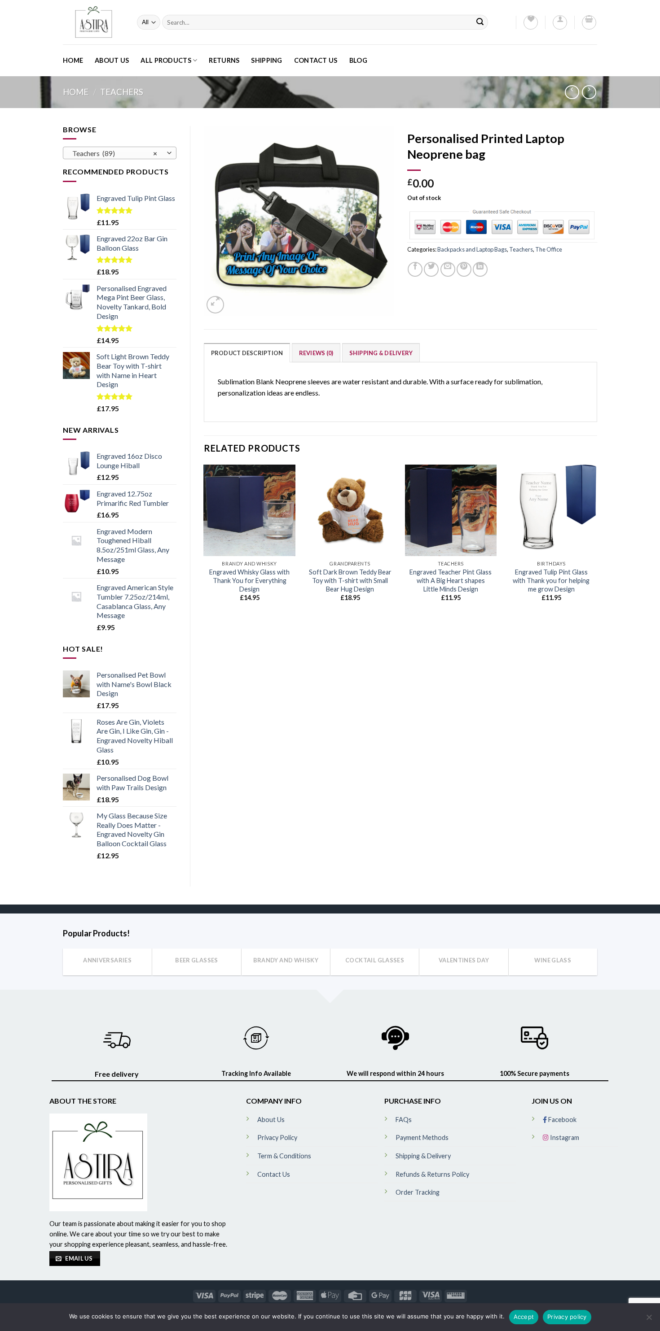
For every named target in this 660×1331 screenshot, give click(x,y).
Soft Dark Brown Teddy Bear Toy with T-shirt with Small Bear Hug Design (350, 580)
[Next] (596, 541)
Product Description (247, 353)
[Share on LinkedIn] (480, 269)
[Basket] (589, 22)
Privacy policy (567, 1316)
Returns (224, 60)
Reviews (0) (316, 353)
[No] (648, 1320)
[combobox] (119, 153)
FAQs (404, 1119)
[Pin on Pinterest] (464, 269)
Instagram (564, 1137)
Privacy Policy (277, 1137)
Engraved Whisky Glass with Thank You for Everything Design (249, 580)
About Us (112, 60)
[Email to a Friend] (447, 269)
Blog (358, 60)
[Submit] (480, 22)
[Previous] (204, 541)
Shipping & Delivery (381, 353)
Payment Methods (422, 1137)
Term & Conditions (284, 1156)
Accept (524, 1316)
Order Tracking (418, 1192)
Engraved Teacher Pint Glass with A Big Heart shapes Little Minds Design (450, 580)
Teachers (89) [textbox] (114, 153)
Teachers (121, 92)
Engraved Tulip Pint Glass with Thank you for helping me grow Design (551, 580)
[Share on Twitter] (431, 269)
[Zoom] (215, 304)
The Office (548, 249)
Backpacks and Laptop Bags (472, 249)
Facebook (561, 1119)
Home (73, 60)
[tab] (247, 352)
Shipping (266, 60)
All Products (166, 60)
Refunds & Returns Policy (432, 1174)
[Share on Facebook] (415, 269)
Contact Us (316, 60)
